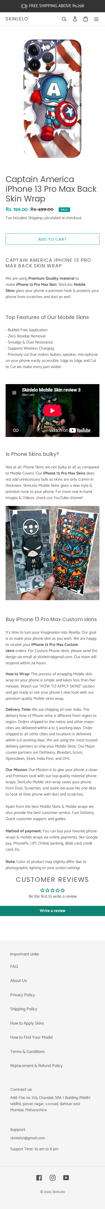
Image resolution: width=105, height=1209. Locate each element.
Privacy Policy (22, 995)
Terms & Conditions (27, 1051)
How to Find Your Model (31, 1037)
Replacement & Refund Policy (36, 1065)
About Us (18, 980)
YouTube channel (68, 497)
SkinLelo (17, 19)
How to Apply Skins (27, 1023)
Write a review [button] (52, 910)
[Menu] (96, 19)
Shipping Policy (23, 1009)
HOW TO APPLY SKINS (60, 686)
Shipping (35, 218)
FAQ (14, 966)
